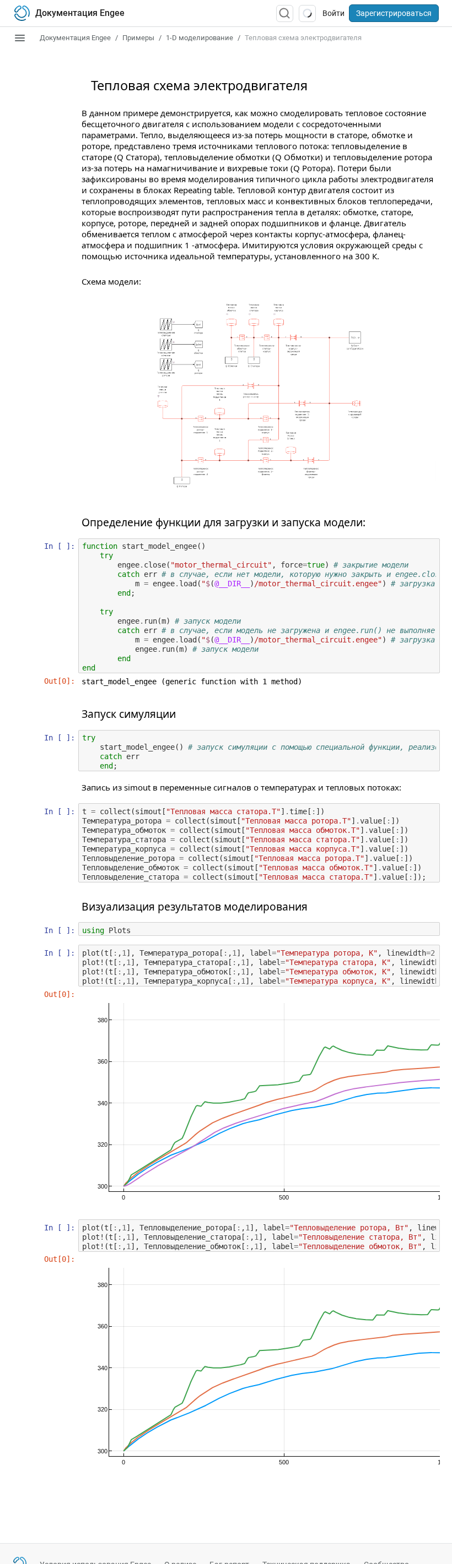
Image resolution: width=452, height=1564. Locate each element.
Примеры (138, 38)
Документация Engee (75, 38)
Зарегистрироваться (394, 13)
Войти (333, 13)
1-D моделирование (199, 38)
